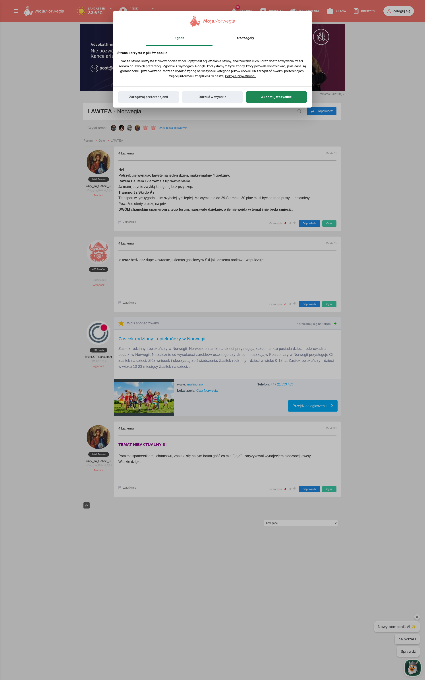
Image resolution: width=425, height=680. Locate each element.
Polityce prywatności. (240, 76)
